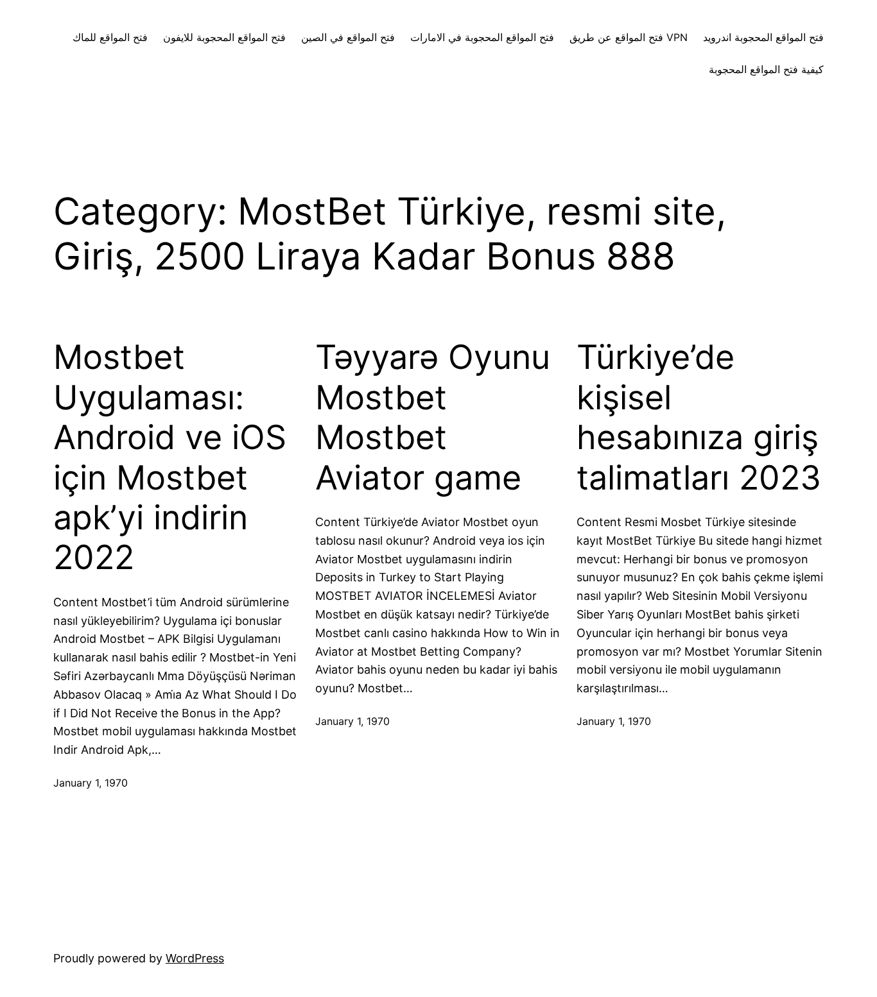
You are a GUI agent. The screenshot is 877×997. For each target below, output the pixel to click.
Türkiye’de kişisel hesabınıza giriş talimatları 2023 (699, 417)
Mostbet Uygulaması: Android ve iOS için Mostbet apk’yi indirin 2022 (169, 457)
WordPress (195, 958)
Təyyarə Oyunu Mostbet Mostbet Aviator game (432, 417)
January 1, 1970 (90, 782)
